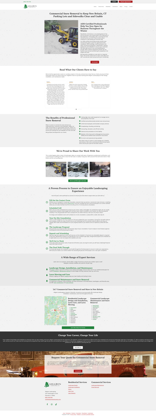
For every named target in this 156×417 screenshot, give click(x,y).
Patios (69, 389)
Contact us (79, 341)
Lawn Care (71, 391)
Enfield (94, 319)
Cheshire (73, 313)
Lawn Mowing (71, 393)
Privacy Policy (73, 414)
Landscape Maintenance (97, 385)
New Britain (96, 305)
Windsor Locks (96, 316)
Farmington (73, 307)
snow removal (69, 282)
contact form (70, 203)
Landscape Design (73, 385)
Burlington (68, 413)
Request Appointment (126, 1)
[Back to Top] (152, 413)
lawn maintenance (58, 282)
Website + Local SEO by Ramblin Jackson (85, 414)
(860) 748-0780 (27, 1)
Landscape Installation (74, 387)
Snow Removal (95, 387)
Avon (72, 309)
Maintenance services (65, 271)
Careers (114, 1)
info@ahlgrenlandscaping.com (53, 399)
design (53, 269)
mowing (66, 276)
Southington (74, 314)
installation (56, 271)
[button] (77, 109)
